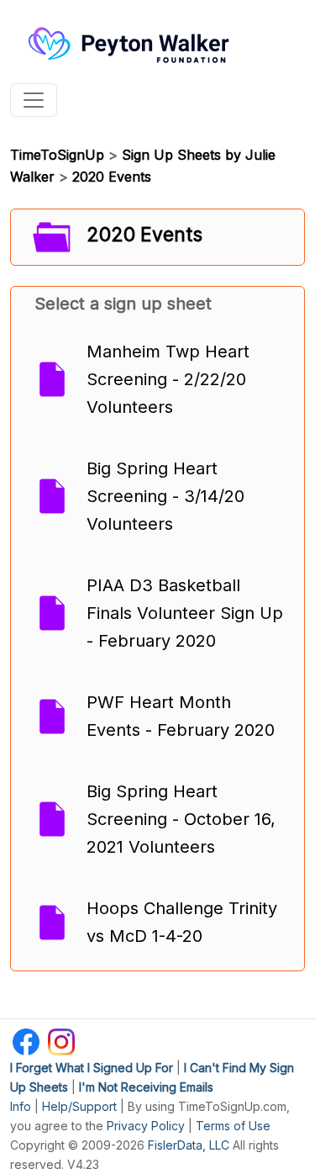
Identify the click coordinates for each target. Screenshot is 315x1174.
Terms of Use (233, 1125)
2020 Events (111, 176)
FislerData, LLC (188, 1145)
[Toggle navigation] (33, 100)
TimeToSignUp (57, 154)
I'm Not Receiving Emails (146, 1087)
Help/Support (79, 1106)
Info (20, 1106)
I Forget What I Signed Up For (91, 1067)
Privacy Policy (146, 1125)
